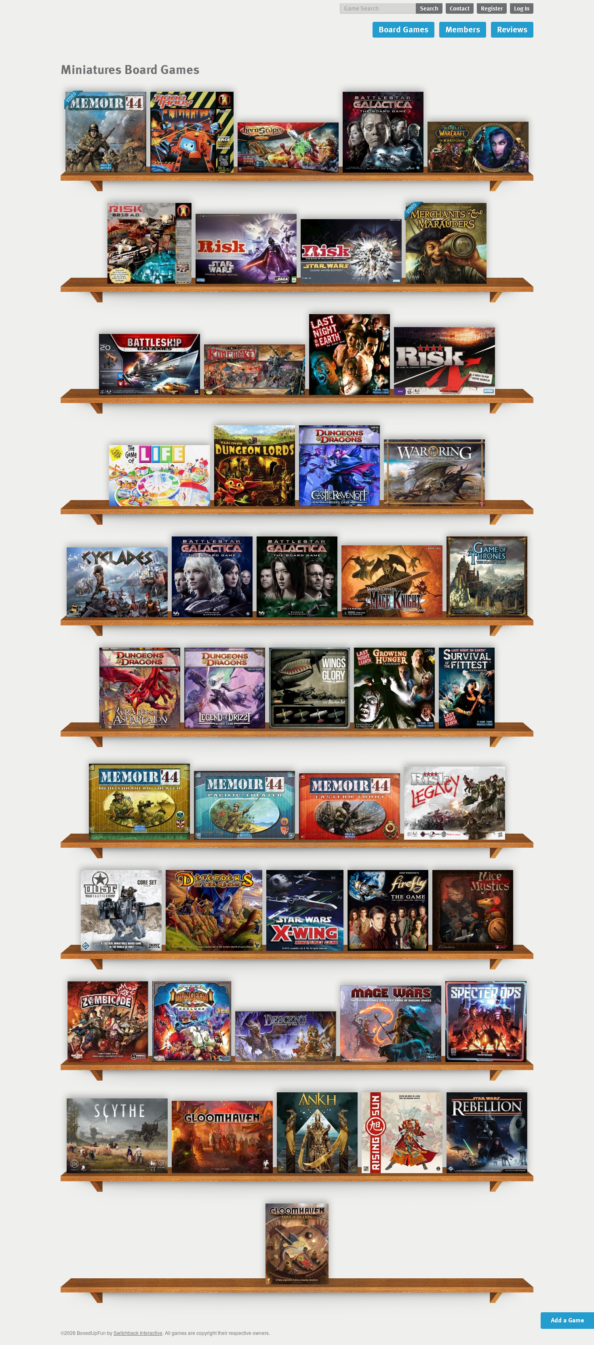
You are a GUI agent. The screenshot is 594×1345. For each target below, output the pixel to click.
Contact (460, 8)
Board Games (403, 29)
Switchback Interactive (138, 1332)
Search (429, 8)
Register (492, 8)
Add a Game (567, 1320)
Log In (521, 8)
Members (462, 29)
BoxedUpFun (148, 30)
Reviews (512, 29)
